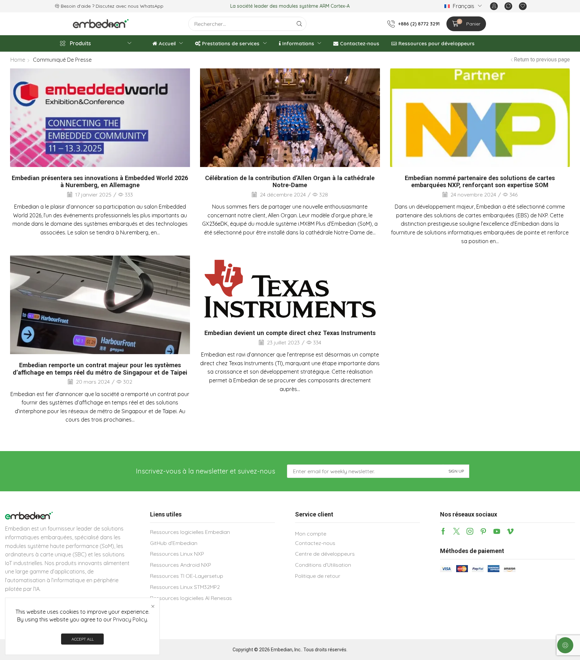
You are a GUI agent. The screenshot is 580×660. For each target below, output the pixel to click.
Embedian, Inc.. (286, 649)
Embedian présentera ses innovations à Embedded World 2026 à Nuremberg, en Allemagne (100, 181)
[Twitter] (456, 531)
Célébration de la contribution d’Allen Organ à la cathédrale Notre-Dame (290, 181)
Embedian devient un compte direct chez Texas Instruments (290, 332)
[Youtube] (496, 531)
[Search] (299, 24)
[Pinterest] (483, 531)
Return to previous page (542, 59)
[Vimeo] (510, 531)
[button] (494, 6)
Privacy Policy (130, 619)
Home (17, 59)
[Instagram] (470, 531)
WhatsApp (151, 6)
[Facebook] (443, 531)
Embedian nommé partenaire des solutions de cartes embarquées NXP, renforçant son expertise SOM (480, 181)
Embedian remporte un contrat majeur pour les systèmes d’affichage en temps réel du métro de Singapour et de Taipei (100, 369)
